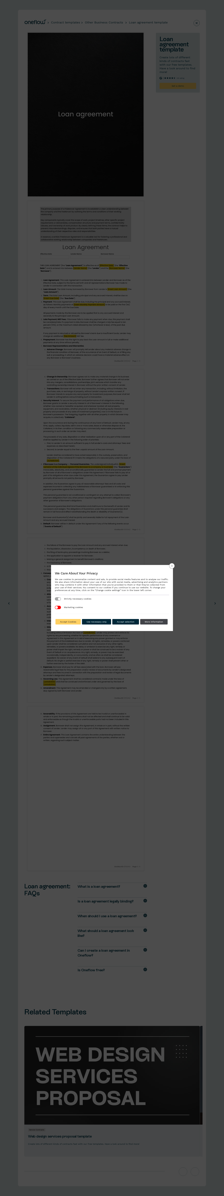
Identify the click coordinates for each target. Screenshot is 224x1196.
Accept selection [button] (125, 622)
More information (154, 622)
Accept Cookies (68, 622)
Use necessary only (97, 622)
